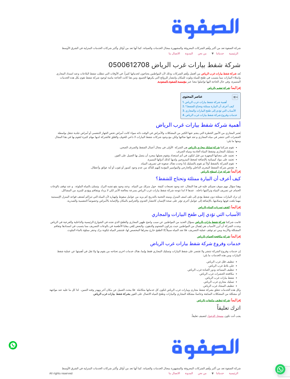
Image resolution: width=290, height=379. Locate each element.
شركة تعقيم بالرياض (218, 88)
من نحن (202, 53)
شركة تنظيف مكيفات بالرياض (213, 300)
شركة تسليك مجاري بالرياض (204, 147)
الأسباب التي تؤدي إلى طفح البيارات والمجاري (210, 110)
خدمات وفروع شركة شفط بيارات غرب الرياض (211, 115)
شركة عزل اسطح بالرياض (215, 171)
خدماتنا (220, 53)
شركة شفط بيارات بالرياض (210, 222)
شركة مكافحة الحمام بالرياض (213, 236)
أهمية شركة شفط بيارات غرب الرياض (206, 102)
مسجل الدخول (215, 316)
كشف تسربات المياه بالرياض (214, 207)
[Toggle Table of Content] (233, 97)
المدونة (189, 53)
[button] (280, 369)
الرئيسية (233, 53)
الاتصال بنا (174, 53)
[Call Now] (13, 345)
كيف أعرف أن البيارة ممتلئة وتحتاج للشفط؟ (210, 106)
